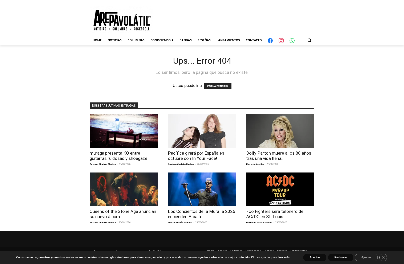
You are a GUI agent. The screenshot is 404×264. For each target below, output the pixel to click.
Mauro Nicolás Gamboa (180, 222)
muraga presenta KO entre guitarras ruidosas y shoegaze (118, 156)
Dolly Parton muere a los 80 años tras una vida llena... (278, 156)
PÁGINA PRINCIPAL (217, 86)
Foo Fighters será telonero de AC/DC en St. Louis (274, 214)
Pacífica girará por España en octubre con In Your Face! (196, 156)
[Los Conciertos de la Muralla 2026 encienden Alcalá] (202, 189)
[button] (309, 40)
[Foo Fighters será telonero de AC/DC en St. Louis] (280, 189)
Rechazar (340, 257)
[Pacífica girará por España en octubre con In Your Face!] (202, 131)
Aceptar (315, 257)
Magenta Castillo (255, 164)
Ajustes (366, 257)
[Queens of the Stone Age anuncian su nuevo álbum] (124, 189)
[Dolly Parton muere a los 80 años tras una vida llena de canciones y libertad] (280, 131)
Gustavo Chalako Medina (103, 164)
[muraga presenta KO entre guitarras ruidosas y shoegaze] (124, 131)
